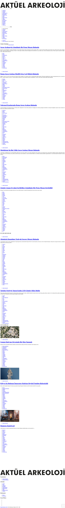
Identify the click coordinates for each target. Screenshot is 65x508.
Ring (3, 260)
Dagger (3, 261)
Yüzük (3, 249)
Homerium (4, 435)
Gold (3, 259)
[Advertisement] (30, 460)
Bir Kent (3, 22)
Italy (3, 213)
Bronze (3, 207)
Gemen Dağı (4, 347)
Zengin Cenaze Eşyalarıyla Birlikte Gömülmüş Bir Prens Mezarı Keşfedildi (26, 188)
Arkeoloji (3, 11)
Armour (3, 262)
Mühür (3, 84)
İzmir (3, 436)
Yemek (3, 199)
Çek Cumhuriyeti (5, 297)
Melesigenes (4, 434)
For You (3, 365)
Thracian (3, 255)
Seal (3, 89)
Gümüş (3, 295)
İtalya (3, 202)
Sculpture (3, 391)
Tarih (3, 58)
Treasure (3, 263)
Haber (3, 137)
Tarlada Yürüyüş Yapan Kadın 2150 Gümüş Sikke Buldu (20, 291)
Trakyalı (3, 244)
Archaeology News (5, 142)
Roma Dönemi (4, 83)
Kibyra (3, 387)
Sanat (3, 125)
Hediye (3, 194)
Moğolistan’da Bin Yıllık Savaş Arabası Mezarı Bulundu (20, 150)
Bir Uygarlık (4, 20)
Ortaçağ (3, 85)
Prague (3, 302)
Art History (4, 62)
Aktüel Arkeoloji (11, 44)
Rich (3, 204)
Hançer (3, 250)
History (3, 61)
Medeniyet (4, 129)
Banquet (3, 211)
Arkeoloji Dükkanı (5, 479)
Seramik (3, 56)
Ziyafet (3, 200)
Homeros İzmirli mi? (7, 426)
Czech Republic (5, 301)
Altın (3, 248)
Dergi (3, 16)
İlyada (3, 430)
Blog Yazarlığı (4, 14)
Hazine (3, 252)
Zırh (3, 251)
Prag (3, 298)
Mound (3, 118)
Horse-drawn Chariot (5, 121)
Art (3, 133)
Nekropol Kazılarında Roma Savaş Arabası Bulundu (18, 105)
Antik (3, 127)
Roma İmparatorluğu (5, 392)
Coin (3, 300)
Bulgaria (3, 123)
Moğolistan (4, 158)
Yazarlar (3, 12)
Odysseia (3, 431)
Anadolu (3, 354)
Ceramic (3, 206)
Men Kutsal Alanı (5, 349)
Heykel (3, 390)
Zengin (3, 193)
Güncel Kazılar (4, 31)
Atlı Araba (4, 82)
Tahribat (3, 19)
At (2, 253)
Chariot (3, 86)
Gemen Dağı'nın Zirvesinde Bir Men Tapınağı (16, 342)
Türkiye (3, 352)
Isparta (3, 351)
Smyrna (3, 432)
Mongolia (4, 160)
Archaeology (4, 59)
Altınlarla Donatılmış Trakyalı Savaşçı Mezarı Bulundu (19, 239)
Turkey (3, 353)
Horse (3, 120)
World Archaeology (5, 181)
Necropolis (4, 117)
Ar (2, 231)
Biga (3, 80)
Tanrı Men (4, 348)
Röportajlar (4, 32)
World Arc (4, 144)
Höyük (3, 112)
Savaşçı (3, 246)
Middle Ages (4, 90)
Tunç (3, 196)
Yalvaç (3, 350)
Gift (3, 205)
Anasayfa (3, 10)
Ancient (3, 66)
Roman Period (4, 88)
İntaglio (3, 79)
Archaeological (4, 60)
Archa (3, 284)
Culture (3, 173)
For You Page (4, 366)
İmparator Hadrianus (5, 388)
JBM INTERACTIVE (4, 507)
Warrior (3, 257)
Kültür (3, 128)
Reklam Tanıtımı (5, 490)
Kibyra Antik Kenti (5, 393)
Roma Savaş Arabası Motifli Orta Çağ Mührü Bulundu (19, 74)
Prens (3, 53)
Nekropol (3, 110)
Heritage (3, 135)
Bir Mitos (3, 21)
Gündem (3, 63)
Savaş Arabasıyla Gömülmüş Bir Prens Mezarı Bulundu (19, 47)
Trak (3, 245)
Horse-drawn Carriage (6, 87)
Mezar (3, 54)
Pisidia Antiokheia (5, 346)
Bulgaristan (4, 116)
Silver (3, 299)
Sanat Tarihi (4, 126)
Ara (10, 8)
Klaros (3, 433)
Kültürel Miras (4, 17)
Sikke (3, 296)
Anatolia (3, 355)
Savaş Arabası (4, 41)
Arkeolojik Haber (5, 141)
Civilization (4, 136)
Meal (3, 210)
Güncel (3, 64)
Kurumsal (4, 23)
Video (3, 18)
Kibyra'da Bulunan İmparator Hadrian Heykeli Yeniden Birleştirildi (24, 383)
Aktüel (3, 15)
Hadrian (3, 389)
